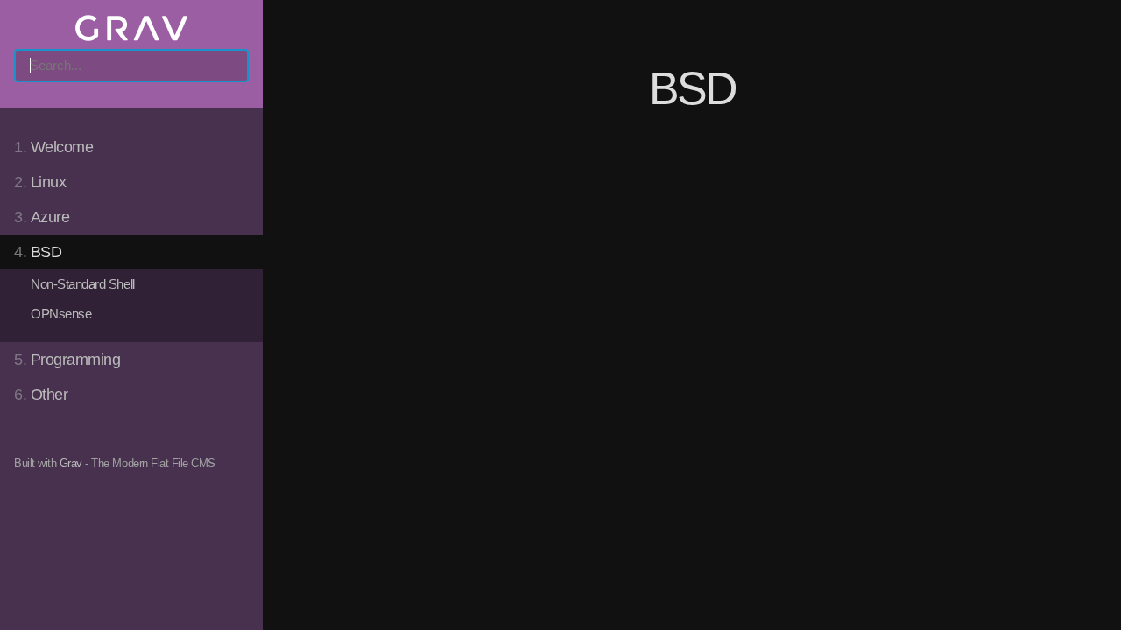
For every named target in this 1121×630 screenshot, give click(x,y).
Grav (71, 463)
